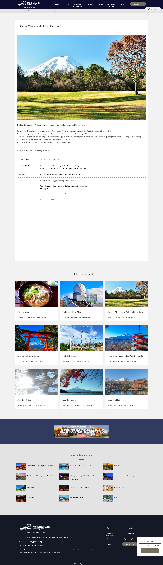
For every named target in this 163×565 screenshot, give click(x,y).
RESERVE (138, 4)
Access (101, 4)
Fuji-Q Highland (69, 355)
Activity (89, 4)
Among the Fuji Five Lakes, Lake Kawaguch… (79, 405)
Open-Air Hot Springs (77, 4)
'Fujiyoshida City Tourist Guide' (63, 180)
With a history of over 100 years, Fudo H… (32, 405)
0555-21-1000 (50, 199)
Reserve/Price (150, 551)
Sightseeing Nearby (111, 4)
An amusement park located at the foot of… (78, 361)
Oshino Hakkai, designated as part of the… (122, 405)
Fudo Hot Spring (24, 399)
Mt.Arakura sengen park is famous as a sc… (123, 361)
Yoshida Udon (23, 312)
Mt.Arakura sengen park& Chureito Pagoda (125, 355)
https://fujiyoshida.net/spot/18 (50, 160)
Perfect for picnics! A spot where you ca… (122, 317)
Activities (130, 533)
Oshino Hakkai (114, 399)
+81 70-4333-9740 (151, 545)
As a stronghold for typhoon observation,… (78, 317)
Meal (67, 4)
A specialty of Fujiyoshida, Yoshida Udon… (32, 317)
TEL (142, 545)
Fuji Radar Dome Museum (73, 312)
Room (57, 4)
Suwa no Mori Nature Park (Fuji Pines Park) (125, 312)
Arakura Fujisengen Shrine (28, 355)
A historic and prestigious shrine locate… (31, 361)
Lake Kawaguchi (69, 399)
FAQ (122, 4)
